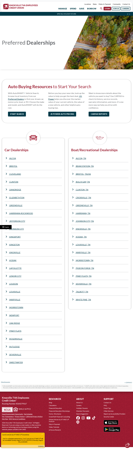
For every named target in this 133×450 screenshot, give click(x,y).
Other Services (109, 411)
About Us (79, 402)
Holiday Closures (82, 408)
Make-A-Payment (105, 4)
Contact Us (126, 4)
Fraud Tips (107, 408)
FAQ (105, 405)
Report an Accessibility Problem (114, 414)
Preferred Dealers (16, 99)
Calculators (53, 405)
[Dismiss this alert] (127, 14)
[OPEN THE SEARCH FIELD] (101, 8)
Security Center (109, 417)
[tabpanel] (66, 43)
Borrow (91, 8)
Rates (95, 4)
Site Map (5, 419)
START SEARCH (17, 114)
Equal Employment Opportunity (12, 414)
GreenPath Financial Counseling (59, 417)
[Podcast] (77, 422)
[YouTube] (88, 418)
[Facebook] (78, 418)
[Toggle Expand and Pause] (129, 14)
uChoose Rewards (55, 430)
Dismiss (41, 446)
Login (107, 8)
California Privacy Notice (34, 416)
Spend (73, 8)
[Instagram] (83, 418)
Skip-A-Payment (54, 424)
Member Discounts (82, 411)
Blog (50, 402)
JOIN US (116, 8)
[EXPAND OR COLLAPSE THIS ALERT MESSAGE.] (42, 434)
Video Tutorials (54, 427)
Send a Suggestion (82, 414)
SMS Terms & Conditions (17, 419)
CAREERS (125, 8)
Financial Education (55, 408)
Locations (87, 4)
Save (81, 8)
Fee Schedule (28, 414)
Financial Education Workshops (59, 411)
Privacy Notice (20, 416)
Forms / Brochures (55, 414)
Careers (78, 405)
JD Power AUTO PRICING (62, 114)
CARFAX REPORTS (99, 114)
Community (117, 4)
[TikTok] (93, 418)
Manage (62, 8)
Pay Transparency (8, 416)
